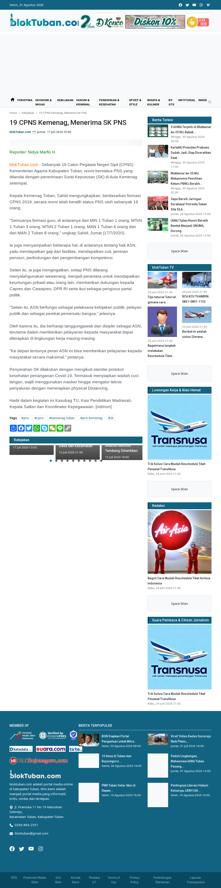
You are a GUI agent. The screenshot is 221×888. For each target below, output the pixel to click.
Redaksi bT (94, 880)
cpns (40, 418)
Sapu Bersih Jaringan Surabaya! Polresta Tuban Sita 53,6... (189, 204)
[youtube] (194, 5)
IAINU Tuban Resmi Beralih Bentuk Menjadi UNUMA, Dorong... (189, 226)
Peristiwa (24, 100)
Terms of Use (113, 880)
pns (26, 418)
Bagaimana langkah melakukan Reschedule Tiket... (162, 351)
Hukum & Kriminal (83, 102)
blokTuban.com (20, 132)
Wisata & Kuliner (153, 102)
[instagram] (201, 5)
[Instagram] (40, 848)
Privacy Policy (135, 880)
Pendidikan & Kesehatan (109, 102)
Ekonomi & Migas (43, 102)
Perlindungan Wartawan (162, 880)
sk (112, 418)
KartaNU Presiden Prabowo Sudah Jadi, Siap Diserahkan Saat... (191, 153)
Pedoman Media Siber (35, 880)
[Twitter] (22, 848)
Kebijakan (65, 100)
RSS (14, 877)
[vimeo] (208, 5)
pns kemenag (92, 418)
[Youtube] (31, 848)
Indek (202, 100)
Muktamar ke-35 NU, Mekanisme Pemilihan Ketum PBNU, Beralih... (186, 178)
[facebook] (180, 5)
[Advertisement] (110, 64)
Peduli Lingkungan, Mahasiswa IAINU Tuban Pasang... (187, 761)
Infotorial (186, 100)
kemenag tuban (63, 418)
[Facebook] (12, 848)
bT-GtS (171, 102)
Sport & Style (135, 102)
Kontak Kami (76, 880)
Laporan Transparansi (196, 880)
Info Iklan (58, 880)
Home (13, 112)
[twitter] (187, 5)
